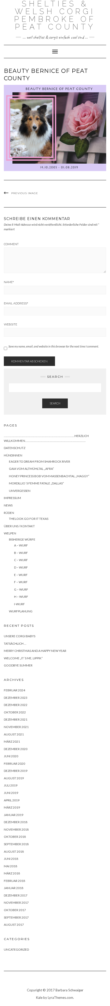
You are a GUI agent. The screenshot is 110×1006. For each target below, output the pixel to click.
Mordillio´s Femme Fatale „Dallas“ (36, 483)
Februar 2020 (14, 763)
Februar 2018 (14, 881)
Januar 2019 (13, 815)
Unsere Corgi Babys (19, 636)
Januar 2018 (13, 888)
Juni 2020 (11, 756)
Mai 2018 (10, 866)
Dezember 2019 (15, 771)
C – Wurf (21, 560)
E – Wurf (21, 575)
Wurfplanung (20, 611)
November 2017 (16, 902)
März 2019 (12, 807)
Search (55, 403)
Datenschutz (14, 448)
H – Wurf (21, 597)
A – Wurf (21, 545)
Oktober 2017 (15, 910)
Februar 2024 (14, 690)
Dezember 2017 (15, 895)
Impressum (12, 498)
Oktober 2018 (15, 837)
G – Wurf (21, 589)
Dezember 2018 (15, 822)
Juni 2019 (11, 793)
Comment (11, 244)
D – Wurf (21, 567)
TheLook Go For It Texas (28, 519)
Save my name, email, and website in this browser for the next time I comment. (53, 346)
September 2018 (16, 844)
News (8, 505)
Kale (39, 997)
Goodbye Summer (18, 665)
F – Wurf (21, 582)
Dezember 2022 (15, 705)
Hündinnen (13, 455)
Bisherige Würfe (22, 539)
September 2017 (16, 917)
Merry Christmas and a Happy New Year (35, 651)
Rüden (9, 513)
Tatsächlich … (15, 643)
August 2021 (14, 734)
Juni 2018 (11, 859)
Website (10, 324)
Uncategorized (16, 949)
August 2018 (14, 851)
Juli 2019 (10, 785)
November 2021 (16, 727)
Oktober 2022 (15, 712)
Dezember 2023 (15, 698)
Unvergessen (19, 491)
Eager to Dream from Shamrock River (39, 461)
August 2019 (14, 778)
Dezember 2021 (15, 719)
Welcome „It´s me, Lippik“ (23, 658)
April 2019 (11, 800)
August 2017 (14, 925)
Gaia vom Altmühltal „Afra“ (31, 469)
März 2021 (12, 741)
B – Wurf (21, 553)
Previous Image (24, 193)
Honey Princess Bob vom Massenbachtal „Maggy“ (49, 476)
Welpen (10, 533)
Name (9, 282)
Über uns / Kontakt (19, 526)
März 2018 (12, 873)
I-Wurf (19, 604)
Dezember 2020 (15, 749)
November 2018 (16, 829)
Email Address (16, 303)
